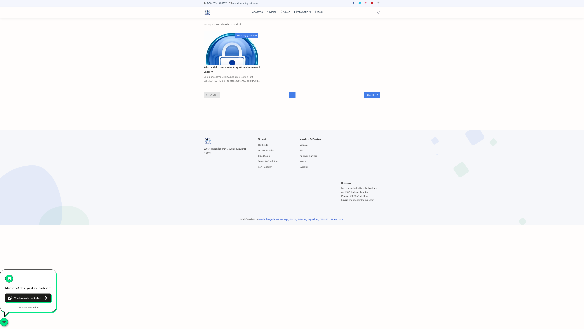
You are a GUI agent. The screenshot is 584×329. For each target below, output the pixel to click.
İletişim (319, 12)
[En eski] (372, 95)
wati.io (35, 307)
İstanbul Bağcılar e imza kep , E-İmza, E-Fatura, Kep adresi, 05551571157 (295, 219)
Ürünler (285, 12)
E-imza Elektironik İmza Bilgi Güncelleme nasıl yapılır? (232, 70)
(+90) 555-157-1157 (217, 3)
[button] (353, 3)
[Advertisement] (55, 121)
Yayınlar (271, 12)
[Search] (378, 12)
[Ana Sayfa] (292, 95)
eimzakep (339, 219)
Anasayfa (257, 12)
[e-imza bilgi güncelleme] (246, 35)
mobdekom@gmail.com (245, 3)
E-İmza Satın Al (302, 12)
